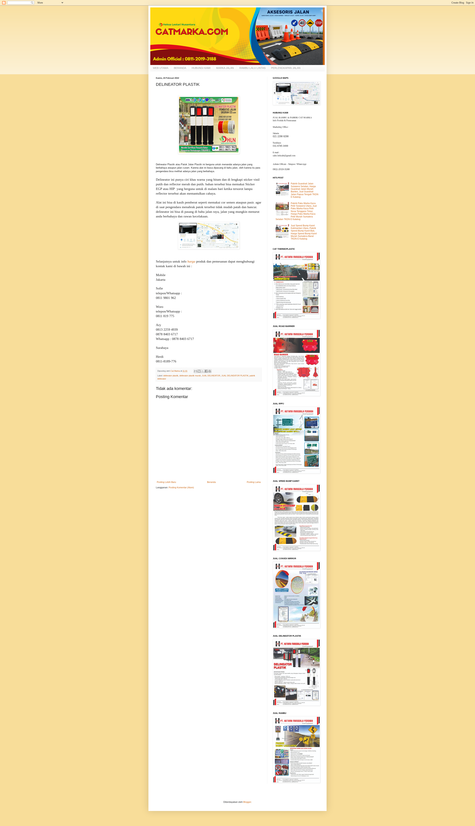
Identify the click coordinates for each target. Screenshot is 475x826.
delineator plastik (170, 375)
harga (191, 261)
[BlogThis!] (199, 371)
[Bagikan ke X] (202, 371)
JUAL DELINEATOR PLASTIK (234, 375)
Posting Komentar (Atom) (181, 487)
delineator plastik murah (190, 375)
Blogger (247, 802)
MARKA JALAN (225, 67)
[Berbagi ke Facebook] (206, 371)
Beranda (211, 482)
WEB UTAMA (160, 67)
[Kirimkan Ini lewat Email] (195, 371)
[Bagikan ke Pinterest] (210, 371)
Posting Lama (254, 482)
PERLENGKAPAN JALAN (285, 67)
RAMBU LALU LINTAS (252, 67)
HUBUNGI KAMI (201, 67)
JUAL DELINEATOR (211, 375)
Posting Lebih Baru (166, 482)
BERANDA (180, 67)
